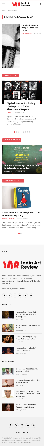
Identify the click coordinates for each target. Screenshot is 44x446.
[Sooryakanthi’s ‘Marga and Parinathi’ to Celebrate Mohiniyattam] (22, 159)
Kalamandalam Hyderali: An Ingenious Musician (26, 349)
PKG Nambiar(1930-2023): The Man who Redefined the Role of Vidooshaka (28, 393)
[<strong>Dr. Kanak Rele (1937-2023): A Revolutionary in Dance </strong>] (8, 407)
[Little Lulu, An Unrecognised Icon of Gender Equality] (22, 197)
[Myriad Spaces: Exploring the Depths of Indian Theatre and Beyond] (22, 92)
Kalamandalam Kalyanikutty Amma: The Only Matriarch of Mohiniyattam (27, 314)
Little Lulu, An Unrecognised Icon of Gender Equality (21, 214)
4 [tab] (21, 132)
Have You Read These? (13, 181)
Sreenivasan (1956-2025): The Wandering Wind (27, 370)
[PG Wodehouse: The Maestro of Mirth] (8, 328)
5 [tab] (23, 132)
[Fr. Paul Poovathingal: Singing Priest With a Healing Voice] (8, 339)
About (25, 432)
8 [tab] (30, 132)
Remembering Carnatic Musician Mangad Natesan (28, 381)
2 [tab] (17, 132)
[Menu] (3, 4)
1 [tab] (15, 132)
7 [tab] (27, 132)
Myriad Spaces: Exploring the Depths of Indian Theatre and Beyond (21, 106)
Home (4, 10)
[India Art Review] (22, 4)
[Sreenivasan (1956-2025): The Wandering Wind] (8, 371)
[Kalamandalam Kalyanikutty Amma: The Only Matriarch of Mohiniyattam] (8, 314)
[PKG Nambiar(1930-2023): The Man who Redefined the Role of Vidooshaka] (8, 394)
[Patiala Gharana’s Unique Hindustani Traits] (11, 46)
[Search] (40, 4)
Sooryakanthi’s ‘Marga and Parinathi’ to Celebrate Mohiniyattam (21, 166)
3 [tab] (19, 132)
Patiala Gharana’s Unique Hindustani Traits (30, 28)
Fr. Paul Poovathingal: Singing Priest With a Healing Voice (27, 338)
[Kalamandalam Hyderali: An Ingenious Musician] (8, 350)
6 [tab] (25, 132)
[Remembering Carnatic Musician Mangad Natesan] (8, 383)
